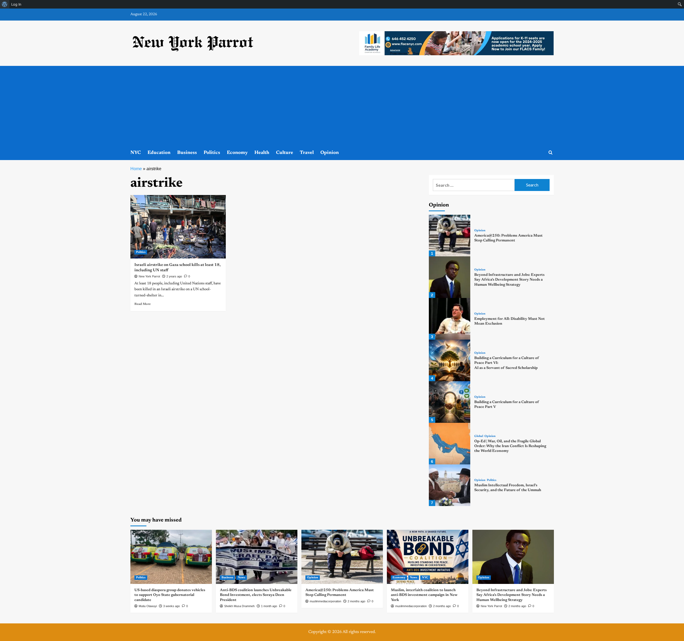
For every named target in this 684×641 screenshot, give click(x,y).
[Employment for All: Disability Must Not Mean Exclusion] (450, 319)
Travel (307, 152)
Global (478, 436)
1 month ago (269, 606)
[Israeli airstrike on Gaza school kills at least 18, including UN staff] (178, 226)
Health (261, 152)
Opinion (329, 152)
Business (187, 152)
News (241, 577)
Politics (212, 152)
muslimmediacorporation (325, 601)
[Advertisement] (342, 106)
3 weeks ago (171, 606)
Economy (237, 152)
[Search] (550, 152)
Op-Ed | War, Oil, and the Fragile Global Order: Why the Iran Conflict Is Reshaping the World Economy (510, 446)
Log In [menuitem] (16, 4)
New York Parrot (149, 276)
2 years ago (174, 276)
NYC (135, 152)
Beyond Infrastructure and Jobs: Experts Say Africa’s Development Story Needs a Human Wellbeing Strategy (509, 279)
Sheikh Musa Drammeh (239, 606)
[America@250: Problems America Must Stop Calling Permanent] (450, 235)
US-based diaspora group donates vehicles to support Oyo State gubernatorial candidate (169, 595)
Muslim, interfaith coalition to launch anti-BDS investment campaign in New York (424, 595)
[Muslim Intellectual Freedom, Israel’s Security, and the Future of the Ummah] (450, 485)
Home (136, 168)
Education (158, 152)
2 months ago (356, 601)
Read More (142, 304)
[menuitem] (4, 4)
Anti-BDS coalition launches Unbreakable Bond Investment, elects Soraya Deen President (256, 595)
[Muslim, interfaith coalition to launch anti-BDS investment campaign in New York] (427, 557)
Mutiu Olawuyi (148, 606)
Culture (284, 152)
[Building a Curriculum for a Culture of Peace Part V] (450, 402)
